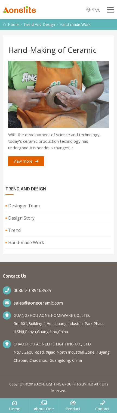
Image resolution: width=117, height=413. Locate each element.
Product (73, 408)
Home (13, 24)
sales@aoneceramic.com (38, 303)
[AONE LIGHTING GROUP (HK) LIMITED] (19, 10)
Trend (14, 230)
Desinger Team (24, 206)
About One (44, 408)
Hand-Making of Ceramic (52, 50)
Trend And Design (39, 24)
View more (23, 161)
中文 (96, 9)
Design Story (21, 218)
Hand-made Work (75, 24)
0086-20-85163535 (32, 290)
